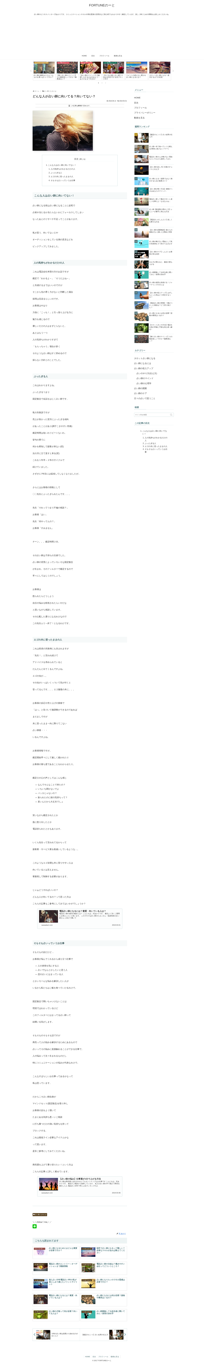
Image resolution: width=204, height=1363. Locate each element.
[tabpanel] (44, 70)
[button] (171, 415)
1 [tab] (98, 83)
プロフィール (140, 108)
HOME (137, 98)
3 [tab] (105, 83)
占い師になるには (40, 1214)
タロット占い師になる (144, 358)
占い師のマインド (144, 378)
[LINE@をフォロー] (35, 1226)
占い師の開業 (140, 388)
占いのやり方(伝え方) (146, 373)
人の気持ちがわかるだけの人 (63, 169)
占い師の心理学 (143, 383)
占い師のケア (140, 393)
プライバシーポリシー (144, 113)
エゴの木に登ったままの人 (62, 176)
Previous (31, 71)
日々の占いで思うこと (144, 398)
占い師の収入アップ (143, 368)
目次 (76, 159)
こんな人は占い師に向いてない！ (62, 165)
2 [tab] (102, 83)
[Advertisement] (102, 34)
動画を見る (139, 118)
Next (173, 71)
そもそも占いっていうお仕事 (63, 180)
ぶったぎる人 (56, 173)
